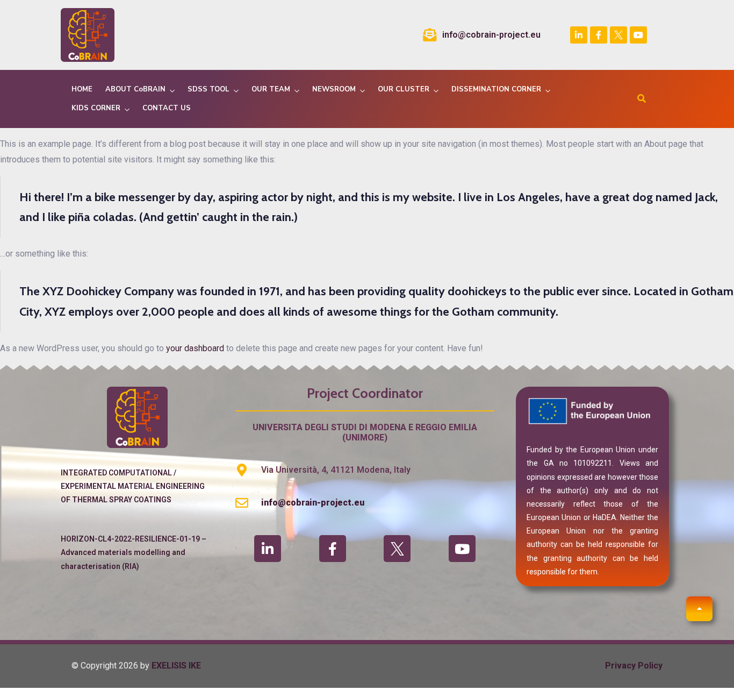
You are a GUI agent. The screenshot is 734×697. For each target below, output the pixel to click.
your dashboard (195, 348)
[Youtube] (638, 35)
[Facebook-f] (598, 35)
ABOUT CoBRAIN (135, 89)
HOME (81, 89)
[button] (699, 608)
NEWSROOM (334, 89)
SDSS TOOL (208, 89)
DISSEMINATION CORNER (496, 89)
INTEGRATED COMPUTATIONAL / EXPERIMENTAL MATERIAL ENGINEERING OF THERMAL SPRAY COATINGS (133, 486)
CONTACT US (166, 108)
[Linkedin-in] (578, 35)
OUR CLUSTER (403, 89)
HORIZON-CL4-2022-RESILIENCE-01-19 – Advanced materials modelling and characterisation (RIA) (133, 552)
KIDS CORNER (95, 108)
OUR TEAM (270, 89)
